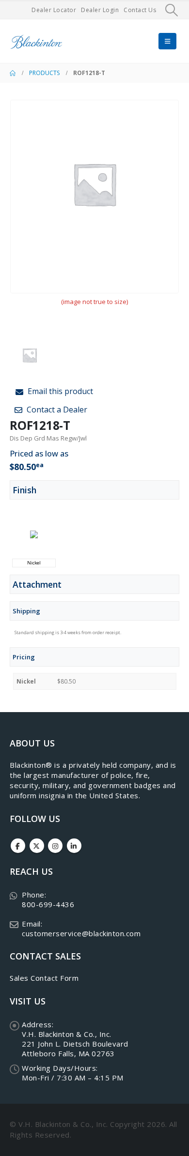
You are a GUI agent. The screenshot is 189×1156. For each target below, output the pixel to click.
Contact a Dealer (56, 409)
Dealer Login (100, 10)
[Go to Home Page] (13, 73)
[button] (171, 10)
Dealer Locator (54, 10)
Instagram (55, 845)
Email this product (59, 391)
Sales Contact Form (44, 978)
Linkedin (74, 845)
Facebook (18, 845)
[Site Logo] (36, 41)
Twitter (37, 845)
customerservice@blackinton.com (81, 933)
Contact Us (140, 10)
